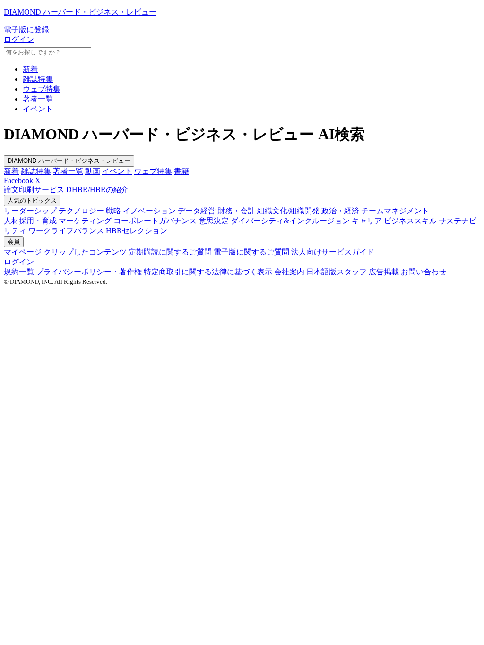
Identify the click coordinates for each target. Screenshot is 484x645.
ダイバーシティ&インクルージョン (290, 221)
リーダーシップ (30, 211)
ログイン (19, 39)
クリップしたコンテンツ (85, 252)
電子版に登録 (26, 29)
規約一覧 (19, 272)
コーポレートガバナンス (155, 221)
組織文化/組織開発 (288, 211)
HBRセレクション (136, 231)
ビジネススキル (410, 221)
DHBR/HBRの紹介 (97, 190)
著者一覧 (38, 99)
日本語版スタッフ (336, 272)
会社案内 (289, 272)
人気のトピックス (32, 200)
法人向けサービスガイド (332, 252)
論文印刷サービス (34, 190)
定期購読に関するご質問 (170, 252)
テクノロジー (81, 211)
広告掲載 (384, 272)
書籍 (181, 171)
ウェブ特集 (41, 89)
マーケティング (85, 221)
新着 (30, 69)
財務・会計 (236, 211)
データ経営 (197, 211)
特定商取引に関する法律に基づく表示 (208, 272)
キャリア (367, 221)
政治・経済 (340, 211)
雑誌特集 (38, 79)
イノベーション (149, 211)
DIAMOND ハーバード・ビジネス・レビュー (69, 160)
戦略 (113, 211)
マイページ (23, 252)
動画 (92, 171)
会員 (14, 241)
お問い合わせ (423, 272)
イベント (38, 109)
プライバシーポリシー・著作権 (89, 272)
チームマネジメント (395, 211)
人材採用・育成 (30, 221)
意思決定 (214, 221)
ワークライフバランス (66, 231)
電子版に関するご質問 (251, 252)
